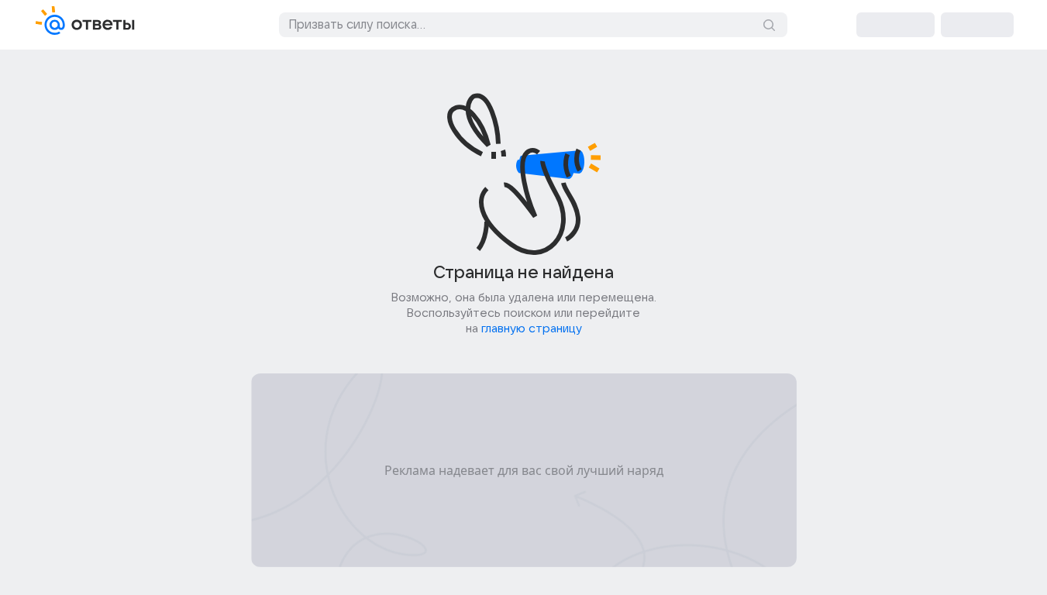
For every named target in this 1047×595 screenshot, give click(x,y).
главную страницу (531, 328)
